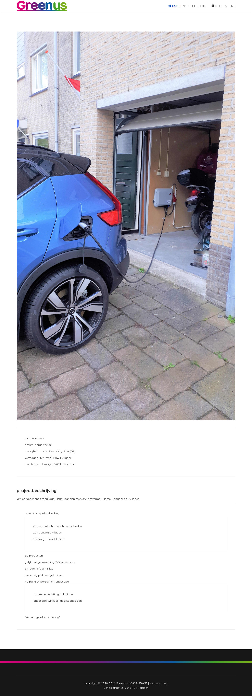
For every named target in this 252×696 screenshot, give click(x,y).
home (176, 6)
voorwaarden (158, 683)
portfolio (197, 6)
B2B (232, 6)
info (218, 6)
